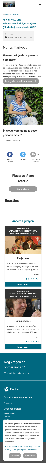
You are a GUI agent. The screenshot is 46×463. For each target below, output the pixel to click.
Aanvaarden (30, 455)
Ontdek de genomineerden (18, 397)
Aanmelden (23, 189)
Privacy (6, 419)
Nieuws (8, 403)
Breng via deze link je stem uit (21, 81)
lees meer (23, 284)
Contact (7, 417)
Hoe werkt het (9, 414)
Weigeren (15, 455)
